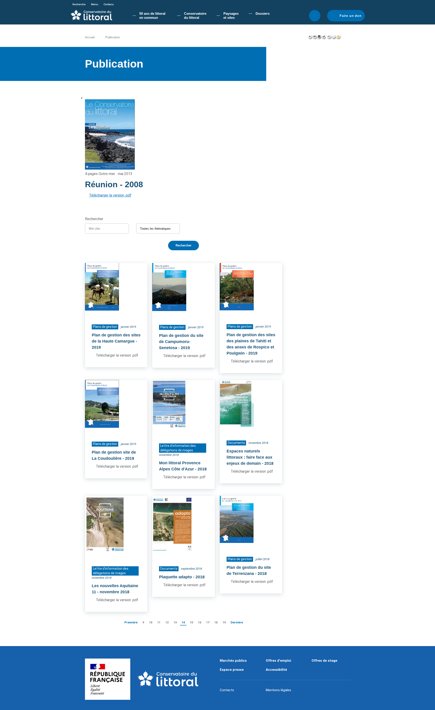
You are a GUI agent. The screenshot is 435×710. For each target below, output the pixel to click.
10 (150, 622)
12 (167, 622)
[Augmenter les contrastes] (319, 37)
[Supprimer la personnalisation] (323, 37)
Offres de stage (324, 661)
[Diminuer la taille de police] (310, 37)
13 (175, 622)
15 (191, 622)
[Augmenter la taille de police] (314, 37)
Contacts (227, 690)
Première (131, 622)
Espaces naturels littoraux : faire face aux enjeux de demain (249, 457)
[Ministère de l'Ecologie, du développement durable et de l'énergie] (107, 679)
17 (207, 622)
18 (216, 622)
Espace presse (232, 670)
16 (199, 622)
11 (158, 622)
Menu (94, 4)
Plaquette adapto (175, 577)
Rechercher (314, 15)
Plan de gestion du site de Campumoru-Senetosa (181, 341)
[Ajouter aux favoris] (338, 37)
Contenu (109, 4)
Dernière (237, 622)
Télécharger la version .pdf (110, 195)
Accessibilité (276, 670)
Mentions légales (278, 690)
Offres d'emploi (278, 661)
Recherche (79, 4)
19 (224, 622)
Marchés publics (233, 661)
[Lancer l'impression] (329, 37)
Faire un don (351, 15)
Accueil (90, 37)
